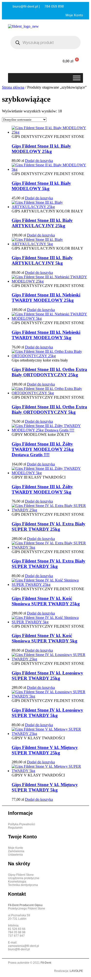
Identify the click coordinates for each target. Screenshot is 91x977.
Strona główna (13, 87)
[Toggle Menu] (77, 78)
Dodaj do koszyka (39, 161)
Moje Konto (74, 15)
